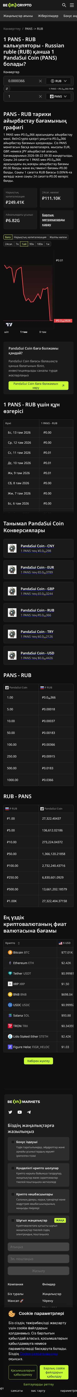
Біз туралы (16, 1294)
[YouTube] (19, 1113)
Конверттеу (12, 29)
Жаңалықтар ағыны (18, 16)
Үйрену (47, 1301)
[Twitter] (10, 1113)
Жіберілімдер (48, 16)
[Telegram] (29, 1113)
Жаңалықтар (51, 1294)
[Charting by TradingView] (9, 325)
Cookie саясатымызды (39, 1354)
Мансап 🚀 (16, 1301)
